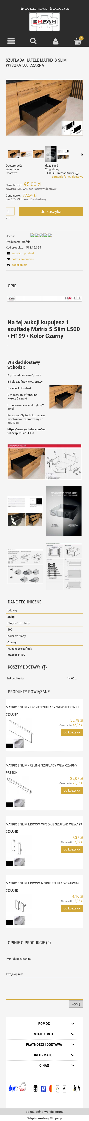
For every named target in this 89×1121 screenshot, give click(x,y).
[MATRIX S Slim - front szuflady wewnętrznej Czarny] (25, 733)
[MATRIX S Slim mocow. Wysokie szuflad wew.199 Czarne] (25, 850)
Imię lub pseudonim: (18, 958)
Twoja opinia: (14, 974)
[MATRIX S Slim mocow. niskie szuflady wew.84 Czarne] (25, 909)
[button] (11, 41)
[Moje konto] (55, 41)
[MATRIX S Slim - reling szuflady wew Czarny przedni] (25, 791)
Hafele (26, 241)
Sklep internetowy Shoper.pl (44, 1118)
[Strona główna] (44, 22)
